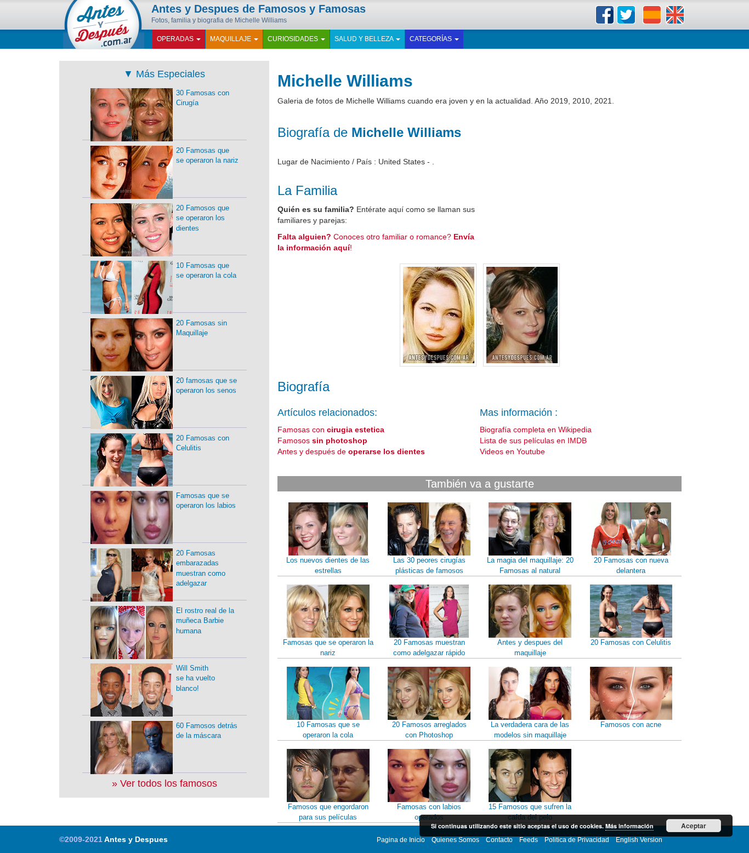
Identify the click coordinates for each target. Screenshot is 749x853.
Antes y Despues (136, 839)
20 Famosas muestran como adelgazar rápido (429, 647)
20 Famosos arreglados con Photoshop (429, 729)
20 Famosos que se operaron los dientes (202, 218)
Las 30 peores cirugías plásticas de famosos (429, 565)
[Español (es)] (652, 14)
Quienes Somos (455, 840)
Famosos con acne (630, 724)
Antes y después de (351, 451)
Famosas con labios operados (429, 812)
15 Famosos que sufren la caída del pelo (530, 812)
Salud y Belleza (364, 39)
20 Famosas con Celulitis (631, 642)
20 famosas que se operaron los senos (206, 385)
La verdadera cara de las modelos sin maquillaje (530, 729)
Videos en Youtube (512, 451)
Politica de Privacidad (576, 840)
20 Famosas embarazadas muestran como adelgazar (200, 568)
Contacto (499, 840)
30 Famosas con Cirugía (202, 98)
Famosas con (330, 429)
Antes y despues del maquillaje (530, 647)
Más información (629, 826)
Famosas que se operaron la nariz (328, 647)
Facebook (604, 14)
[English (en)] (675, 14)
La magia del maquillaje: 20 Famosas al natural (530, 565)
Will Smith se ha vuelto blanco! (195, 678)
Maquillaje (231, 39)
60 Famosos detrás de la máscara (206, 731)
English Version (639, 840)
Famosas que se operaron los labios (206, 500)
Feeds (528, 840)
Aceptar (693, 826)
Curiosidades (294, 39)
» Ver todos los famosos (164, 783)
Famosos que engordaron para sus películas (328, 812)
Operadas (176, 39)
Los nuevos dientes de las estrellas (328, 565)
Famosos (322, 440)
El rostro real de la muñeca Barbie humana (205, 620)
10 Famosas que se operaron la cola (328, 729)
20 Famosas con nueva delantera (631, 565)
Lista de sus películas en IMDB (533, 440)
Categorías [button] (431, 39)
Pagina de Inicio (401, 840)
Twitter (626, 14)
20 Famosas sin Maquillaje (201, 328)
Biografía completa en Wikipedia (536, 429)
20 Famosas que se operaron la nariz (207, 155)
